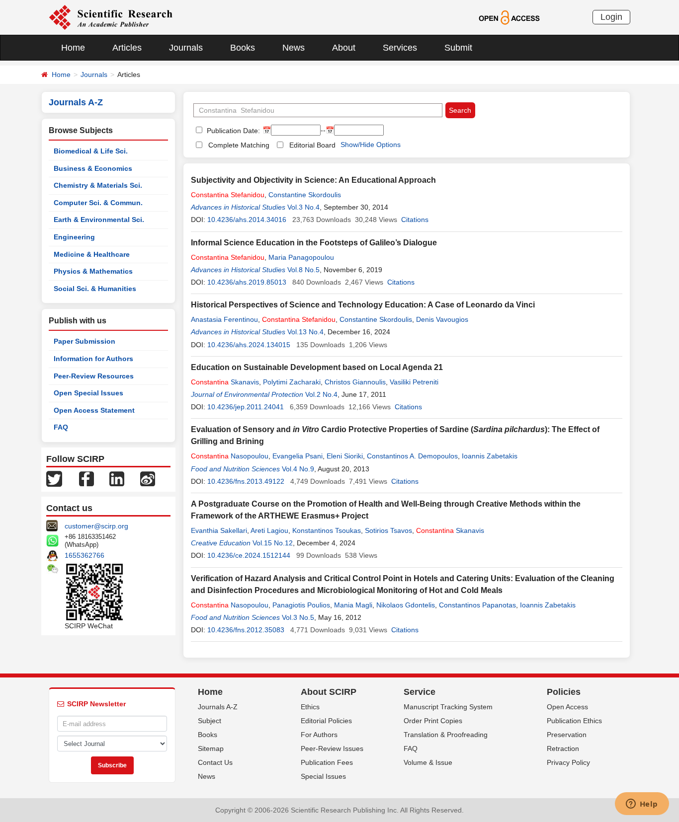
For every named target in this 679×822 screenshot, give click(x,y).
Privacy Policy (568, 762)
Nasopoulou (229, 456)
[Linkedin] (116, 478)
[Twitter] (54, 478)
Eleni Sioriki (345, 456)
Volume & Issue (428, 762)
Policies (564, 692)
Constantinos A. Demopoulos (412, 456)
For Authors (319, 735)
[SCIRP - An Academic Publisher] (110, 17)
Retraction (563, 748)
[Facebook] (86, 478)
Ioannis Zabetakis (489, 456)
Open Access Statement (94, 410)
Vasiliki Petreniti (414, 382)
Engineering (74, 237)
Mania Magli (353, 605)
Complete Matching (238, 145)
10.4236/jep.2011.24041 (245, 407)
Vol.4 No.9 (298, 469)
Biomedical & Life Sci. (91, 151)
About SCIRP (328, 692)
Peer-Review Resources (94, 376)
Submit (458, 48)
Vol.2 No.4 (321, 394)
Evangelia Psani (297, 456)
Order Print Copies (433, 721)
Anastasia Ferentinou (224, 319)
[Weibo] (147, 478)
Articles (127, 48)
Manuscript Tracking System (448, 707)
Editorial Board (312, 145)
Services (400, 48)
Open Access (567, 707)
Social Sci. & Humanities (95, 289)
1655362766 (84, 555)
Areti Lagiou (269, 530)
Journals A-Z (218, 707)
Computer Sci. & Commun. (98, 203)
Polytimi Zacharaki (292, 382)
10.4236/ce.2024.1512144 (248, 555)
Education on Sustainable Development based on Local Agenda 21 (317, 367)
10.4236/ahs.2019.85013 (246, 282)
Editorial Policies (326, 721)
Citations (414, 220)
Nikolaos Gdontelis (405, 605)
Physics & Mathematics (93, 271)
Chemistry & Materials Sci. (98, 185)
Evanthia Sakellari (219, 530)
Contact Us (215, 762)
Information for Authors (93, 359)
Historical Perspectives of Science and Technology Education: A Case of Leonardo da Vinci (363, 304)
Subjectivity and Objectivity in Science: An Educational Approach (313, 180)
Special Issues (323, 776)
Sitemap (211, 748)
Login (611, 17)
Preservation (567, 735)
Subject (209, 721)
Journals (186, 48)
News (293, 48)
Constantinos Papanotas (477, 605)
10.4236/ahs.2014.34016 (246, 220)
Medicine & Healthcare (92, 254)
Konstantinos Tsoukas (326, 530)
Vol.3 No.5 (298, 617)
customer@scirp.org (96, 526)
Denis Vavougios (442, 319)
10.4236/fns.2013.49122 (245, 481)
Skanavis (225, 382)
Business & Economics (93, 168)
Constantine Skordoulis (304, 195)
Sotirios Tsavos (388, 530)
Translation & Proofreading (446, 735)
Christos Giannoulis (355, 382)
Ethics (310, 707)
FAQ (61, 427)
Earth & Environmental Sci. (99, 220)
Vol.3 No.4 (303, 207)
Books (242, 48)
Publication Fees (327, 762)
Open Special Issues (88, 393)
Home (73, 48)
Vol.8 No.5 (303, 270)
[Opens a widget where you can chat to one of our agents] (641, 804)
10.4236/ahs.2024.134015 (248, 345)
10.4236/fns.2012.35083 (245, 630)
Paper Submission (84, 341)
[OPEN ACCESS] (509, 17)
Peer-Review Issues (332, 748)
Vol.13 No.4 (305, 332)
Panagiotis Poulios (301, 605)
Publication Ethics (574, 721)
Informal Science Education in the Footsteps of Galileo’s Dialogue (314, 242)
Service (419, 692)
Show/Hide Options (370, 145)
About (343, 48)
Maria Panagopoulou (301, 257)
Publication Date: (232, 131)
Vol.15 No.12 (273, 543)
